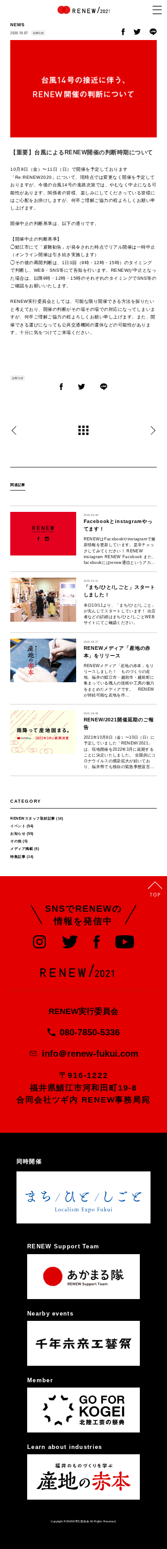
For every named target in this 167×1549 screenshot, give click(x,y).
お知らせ (38, 32)
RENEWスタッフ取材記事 (32, 819)
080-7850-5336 (90, 1032)
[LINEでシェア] (153, 33)
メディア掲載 (21, 849)
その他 (16, 841)
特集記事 (17, 857)
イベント (17, 826)
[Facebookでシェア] (123, 33)
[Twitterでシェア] (137, 33)
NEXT (153, 430)
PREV (13, 430)
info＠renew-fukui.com (90, 1053)
